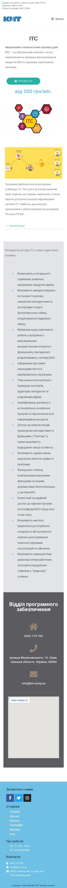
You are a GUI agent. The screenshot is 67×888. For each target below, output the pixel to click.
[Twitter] (19, 798)
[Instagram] (27, 798)
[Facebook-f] (10, 798)
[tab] (33, 226)
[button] (23, 81)
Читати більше (17, 226)
